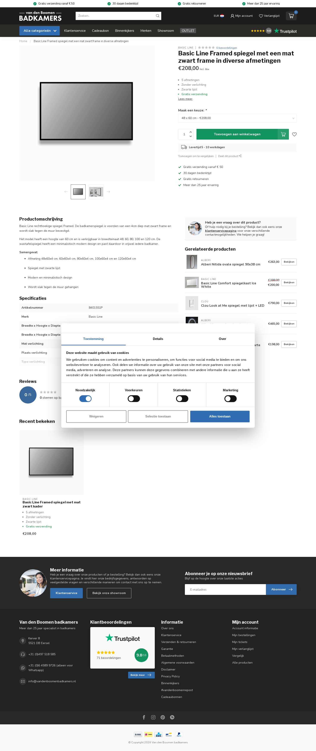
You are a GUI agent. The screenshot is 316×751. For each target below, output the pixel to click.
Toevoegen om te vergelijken (196, 156)
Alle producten (242, 663)
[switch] (134, 398)
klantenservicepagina (220, 231)
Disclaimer (168, 669)
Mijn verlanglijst (242, 649)
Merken (145, 30)
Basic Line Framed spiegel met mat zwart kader (52, 504)
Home (23, 41)
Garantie (167, 649)
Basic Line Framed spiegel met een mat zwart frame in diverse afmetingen (81, 41)
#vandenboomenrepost (177, 690)
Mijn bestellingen (243, 635)
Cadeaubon (100, 30)
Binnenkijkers (124, 30)
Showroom (166, 30)
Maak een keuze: (192, 110)
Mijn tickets (239, 642)
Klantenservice (75, 30)
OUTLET (188, 30)
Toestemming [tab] (93, 339)
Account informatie (245, 628)
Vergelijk (238, 656)
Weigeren (96, 416)
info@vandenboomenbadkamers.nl (52, 681)
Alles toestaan (219, 416)
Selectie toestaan (158, 416)
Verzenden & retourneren (178, 642)
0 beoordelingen (226, 48)
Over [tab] (222, 339)
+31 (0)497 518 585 (41, 654)
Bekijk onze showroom (109, 593)
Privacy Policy (170, 676)
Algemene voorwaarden (177, 663)
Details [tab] (158, 339)
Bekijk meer (137, 675)
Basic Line (185, 48)
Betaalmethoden (172, 656)
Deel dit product (228, 156)
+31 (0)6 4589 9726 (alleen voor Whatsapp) (50, 667)
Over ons (167, 628)
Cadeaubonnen (171, 697)
